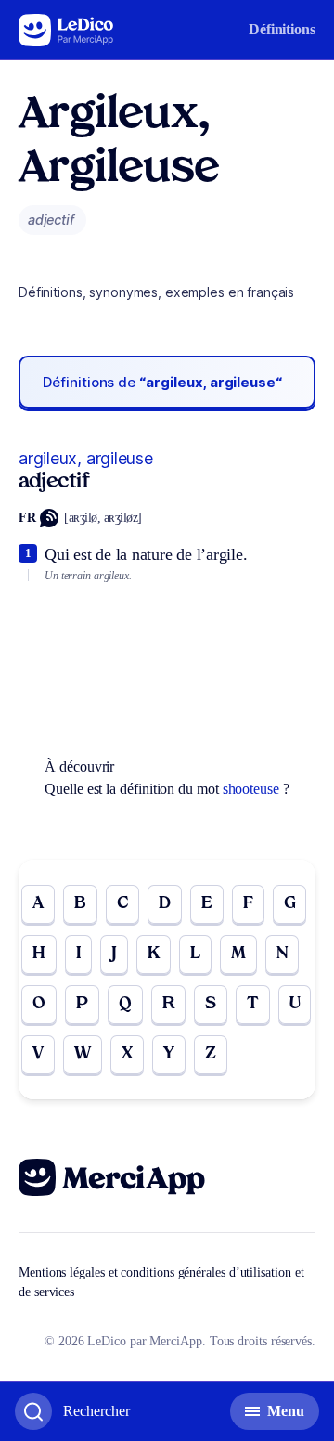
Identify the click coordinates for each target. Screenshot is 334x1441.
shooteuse (251, 789)
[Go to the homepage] (66, 30)
